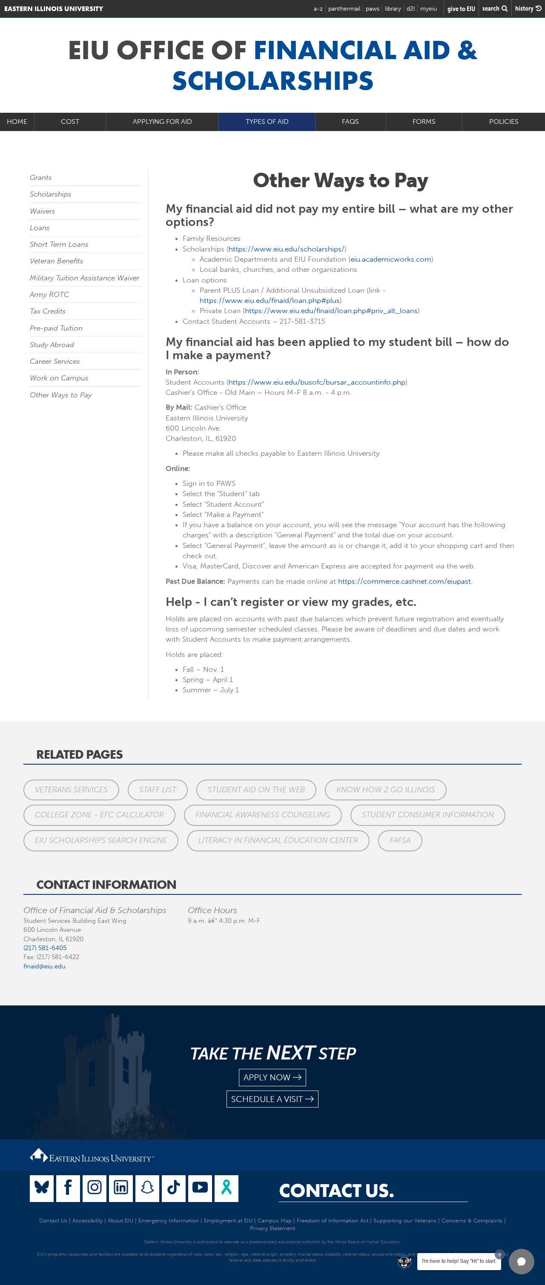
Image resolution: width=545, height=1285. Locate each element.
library (393, 8)
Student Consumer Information (428, 815)
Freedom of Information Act (332, 1220)
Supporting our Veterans (404, 1220)
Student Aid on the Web (256, 789)
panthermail (344, 8)
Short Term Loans (59, 244)
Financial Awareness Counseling (262, 815)
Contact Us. (336, 1190)
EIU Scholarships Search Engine (101, 840)
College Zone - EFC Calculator (99, 815)
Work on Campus (59, 378)
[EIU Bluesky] (42, 1188)
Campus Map (275, 1220)
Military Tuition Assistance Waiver (84, 278)
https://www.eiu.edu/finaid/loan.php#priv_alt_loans (331, 310)
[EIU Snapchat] (147, 1188)
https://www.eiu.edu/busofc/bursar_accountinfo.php (317, 382)
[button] (521, 1261)
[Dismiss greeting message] (500, 1254)
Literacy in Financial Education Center (278, 840)
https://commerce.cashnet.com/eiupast (404, 581)
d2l (411, 8)
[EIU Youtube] (200, 1188)
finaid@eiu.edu (44, 966)
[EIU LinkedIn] (121, 1188)
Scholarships (51, 194)
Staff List (157, 789)
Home (17, 121)
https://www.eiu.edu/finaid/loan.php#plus (270, 300)
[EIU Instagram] (94, 1188)
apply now (267, 1077)
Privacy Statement (272, 1228)
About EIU (120, 1220)
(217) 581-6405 (44, 948)
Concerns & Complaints (472, 1220)
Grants (41, 177)
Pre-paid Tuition (56, 328)
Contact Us (53, 1220)
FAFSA (400, 840)
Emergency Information (168, 1220)
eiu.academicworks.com (390, 259)
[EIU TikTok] (174, 1188)
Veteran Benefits (56, 261)
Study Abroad (52, 344)
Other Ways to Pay (61, 395)
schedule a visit (267, 1099)
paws (372, 8)
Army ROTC (49, 294)
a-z (318, 8)
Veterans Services (71, 789)
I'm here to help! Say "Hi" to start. (459, 1261)
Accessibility (87, 1220)
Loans (40, 227)
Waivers (42, 211)
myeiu (428, 8)
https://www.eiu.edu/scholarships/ (286, 249)
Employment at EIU (228, 1220)
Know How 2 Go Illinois (385, 789)
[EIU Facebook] (68, 1188)
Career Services (55, 361)
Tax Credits (48, 311)
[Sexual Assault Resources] (226, 1188)
